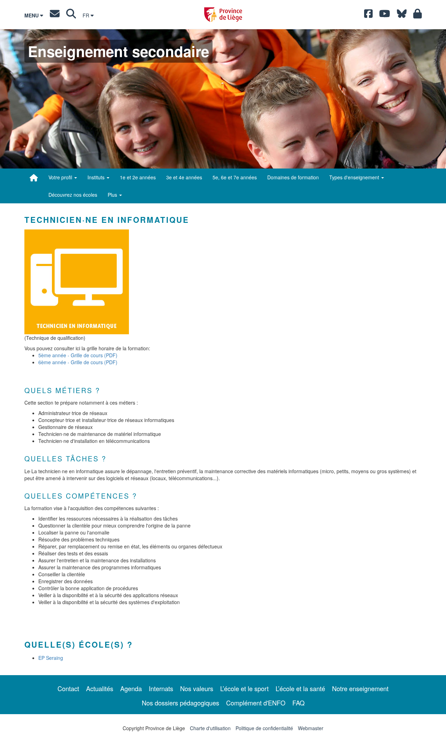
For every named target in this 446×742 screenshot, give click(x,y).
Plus (113, 194)
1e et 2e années (138, 177)
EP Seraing (50, 657)
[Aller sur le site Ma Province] (417, 15)
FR (87, 15)
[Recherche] (71, 15)
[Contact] (55, 15)
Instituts (96, 177)
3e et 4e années (184, 177)
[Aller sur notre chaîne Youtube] (384, 15)
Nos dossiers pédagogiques (180, 702)
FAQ (298, 702)
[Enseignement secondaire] (33, 178)
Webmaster (310, 728)
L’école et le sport (244, 688)
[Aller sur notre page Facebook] (368, 15)
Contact (68, 688)
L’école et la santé (300, 688)
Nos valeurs (196, 688)
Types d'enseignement (354, 177)
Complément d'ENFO (255, 702)
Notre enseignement (360, 688)
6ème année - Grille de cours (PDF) (77, 362)
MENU (32, 15)
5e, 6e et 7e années (235, 177)
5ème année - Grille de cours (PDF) (77, 355)
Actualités (99, 688)
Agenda (131, 688)
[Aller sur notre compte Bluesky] (402, 15)
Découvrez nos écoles (72, 194)
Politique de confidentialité (264, 728)
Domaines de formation (293, 177)
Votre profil (61, 177)
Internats (161, 688)
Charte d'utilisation (210, 728)
